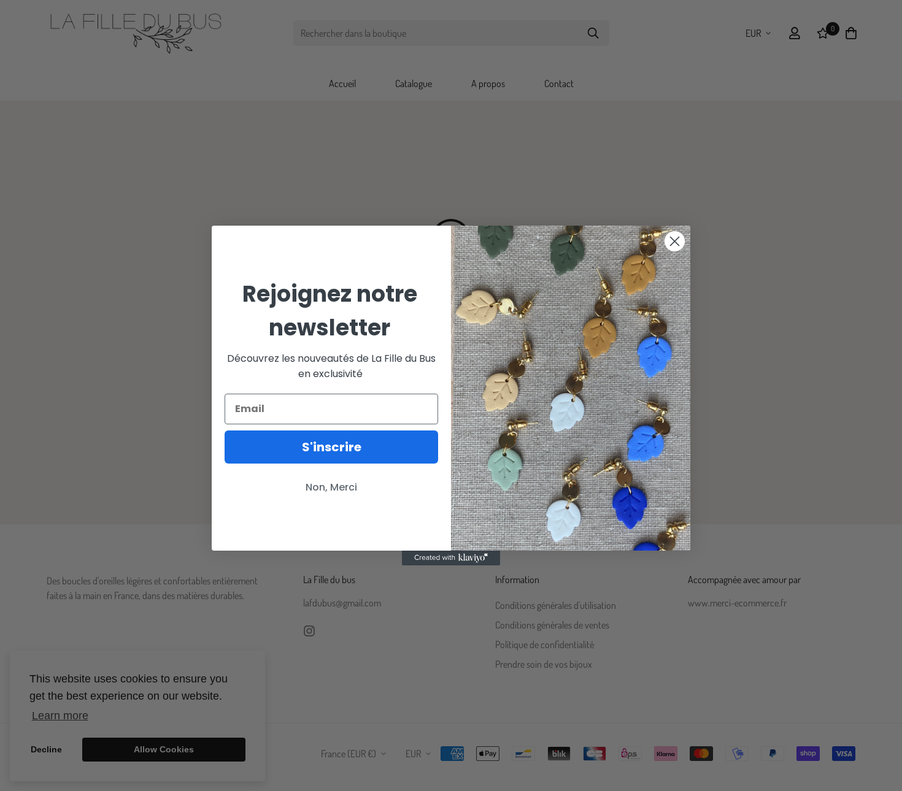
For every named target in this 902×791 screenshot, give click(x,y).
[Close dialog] (674, 241)
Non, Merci (331, 487)
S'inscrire (331, 447)
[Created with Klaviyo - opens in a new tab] (451, 558)
